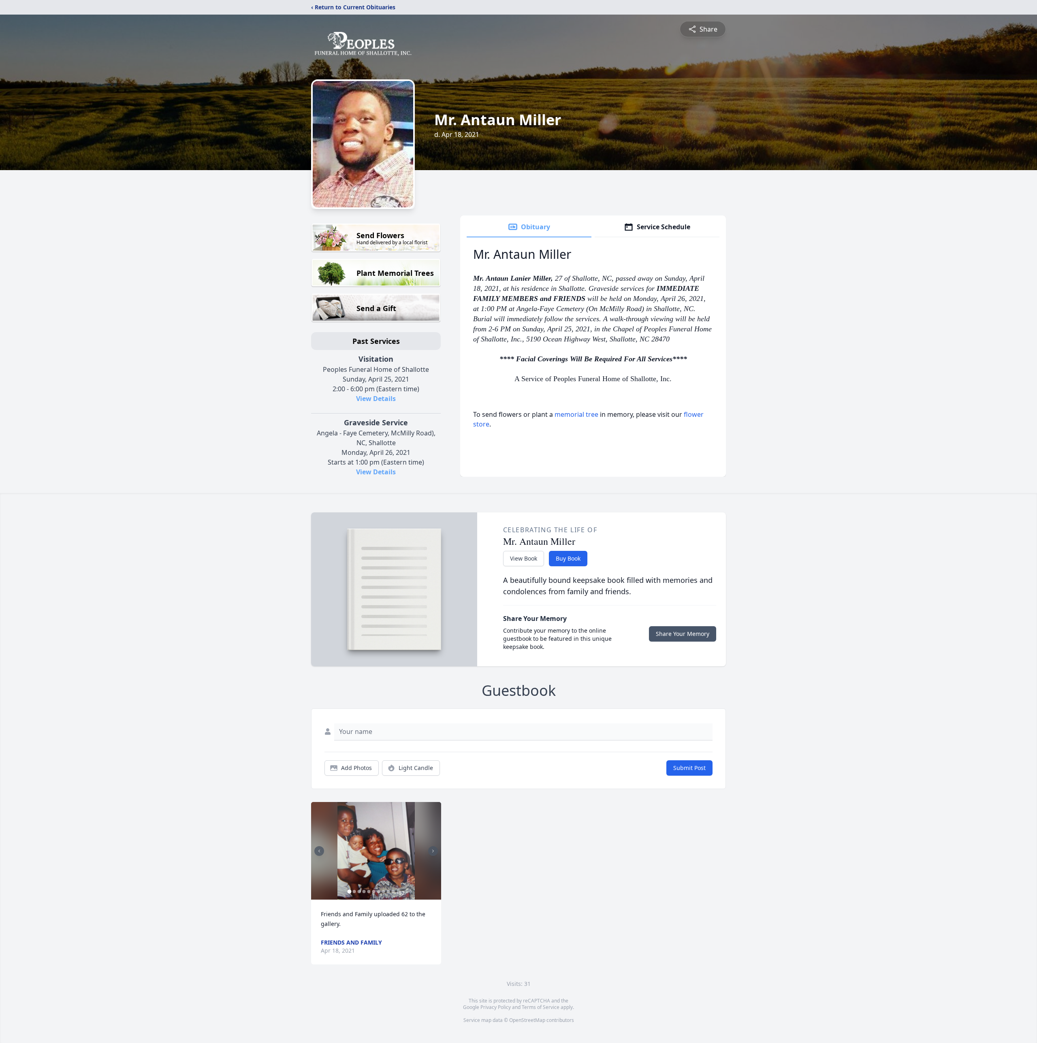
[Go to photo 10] (393, 891)
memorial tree (576, 414)
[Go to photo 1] (349, 891)
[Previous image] (319, 851)
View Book (523, 558)
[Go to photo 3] (359, 891)
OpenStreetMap (527, 1020)
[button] (376, 851)
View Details (376, 398)
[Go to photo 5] (368, 891)
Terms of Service (540, 1007)
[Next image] (433, 851)
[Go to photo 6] (373, 891)
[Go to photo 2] (354, 891)
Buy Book (568, 558)
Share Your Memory (682, 634)
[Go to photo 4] (363, 891)
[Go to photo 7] (378, 891)
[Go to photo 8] (383, 891)
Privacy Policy (495, 1007)
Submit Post (689, 768)
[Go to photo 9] (388, 891)
